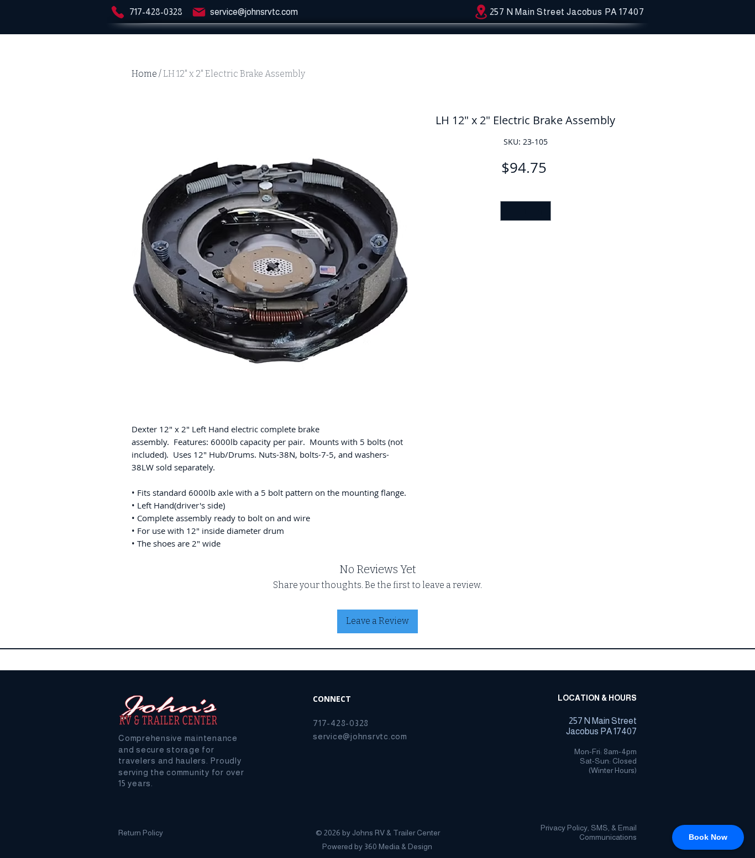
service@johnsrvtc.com (360, 736)
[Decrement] (508, 211)
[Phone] (118, 11)
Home (144, 73)
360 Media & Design (398, 846)
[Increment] (542, 211)
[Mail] (199, 11)
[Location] (481, 11)
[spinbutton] (525, 211)
